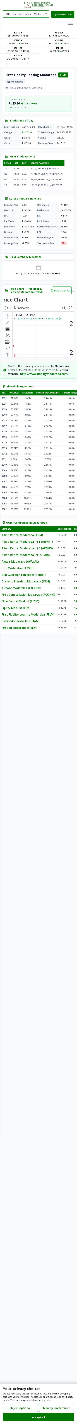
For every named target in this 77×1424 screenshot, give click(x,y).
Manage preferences (56, 1408)
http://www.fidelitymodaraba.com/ (44, 374)
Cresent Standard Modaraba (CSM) (26, 581)
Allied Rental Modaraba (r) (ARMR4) (26, 555)
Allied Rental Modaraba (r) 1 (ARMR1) (27, 542)
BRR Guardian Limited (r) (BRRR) (24, 575)
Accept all (38, 1417)
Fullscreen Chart (63, 290)
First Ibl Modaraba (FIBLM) (19, 628)
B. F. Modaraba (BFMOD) (18, 568)
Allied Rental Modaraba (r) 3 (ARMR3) (27, 548)
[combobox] (26, 14)
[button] (70, 24)
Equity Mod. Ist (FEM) (16, 608)
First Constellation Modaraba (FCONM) (28, 595)
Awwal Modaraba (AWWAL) (20, 561)
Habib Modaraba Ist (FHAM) (21, 621)
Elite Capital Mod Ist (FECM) (20, 601)
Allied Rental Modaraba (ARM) (22, 535)
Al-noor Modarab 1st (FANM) (21, 588)
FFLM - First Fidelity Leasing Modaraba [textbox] (25, 14)
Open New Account (63, 14)
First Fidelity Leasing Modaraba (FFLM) (28, 614)
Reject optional (20, 1408)
